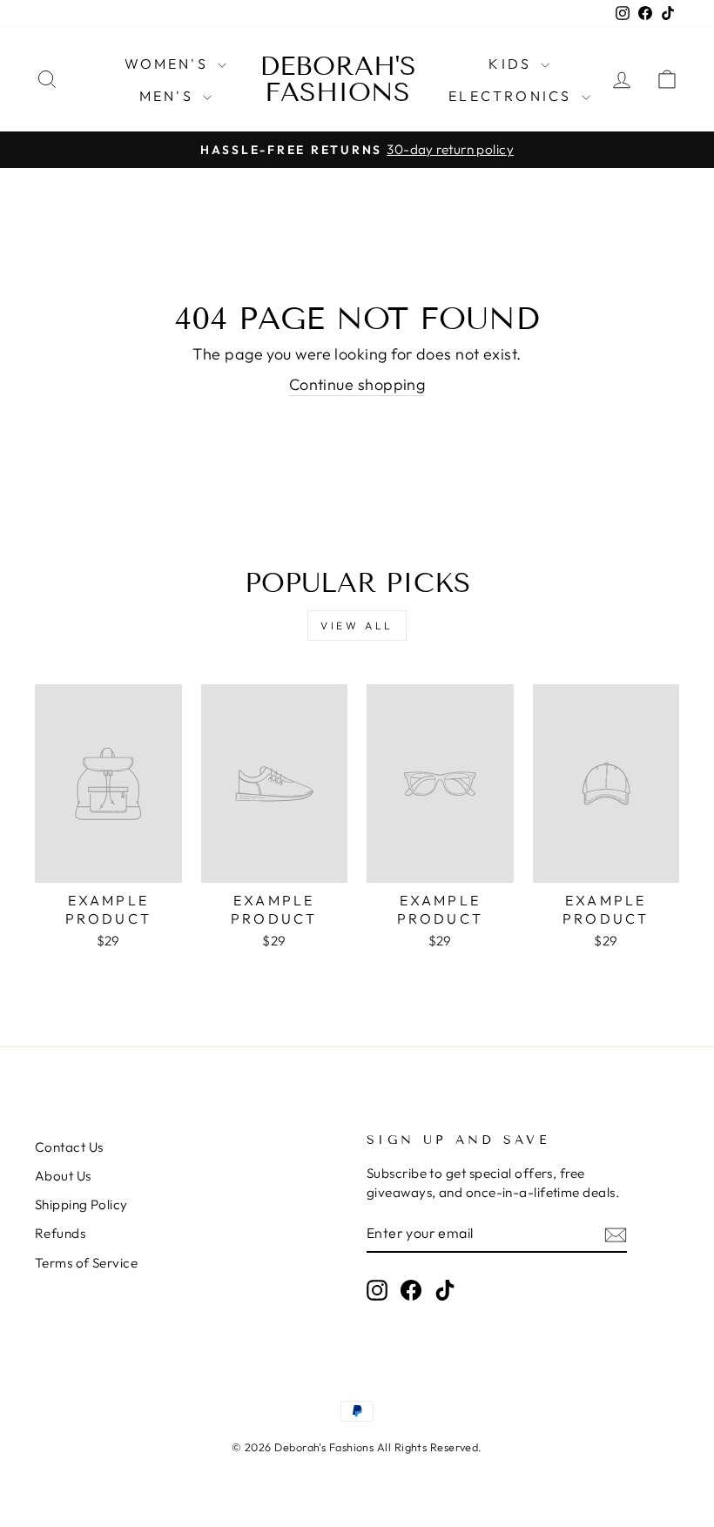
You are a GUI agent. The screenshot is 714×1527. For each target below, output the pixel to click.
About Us (63, 1175)
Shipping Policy (81, 1204)
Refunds (60, 1233)
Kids (512, 63)
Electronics (512, 95)
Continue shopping (357, 384)
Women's (169, 63)
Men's (169, 95)
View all (357, 625)
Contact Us (69, 1147)
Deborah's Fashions (337, 79)
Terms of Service (86, 1263)
